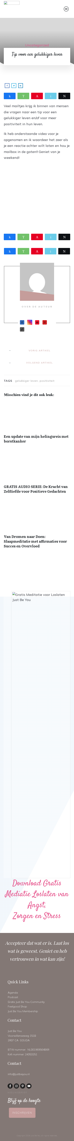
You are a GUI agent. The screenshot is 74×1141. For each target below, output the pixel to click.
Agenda (13, 992)
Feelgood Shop (17, 1006)
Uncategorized (37, 45)
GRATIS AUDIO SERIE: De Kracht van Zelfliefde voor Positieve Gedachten (37, 474)
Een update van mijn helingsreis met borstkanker (37, 424)
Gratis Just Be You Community (26, 1002)
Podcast (13, 997)
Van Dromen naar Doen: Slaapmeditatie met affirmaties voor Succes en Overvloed (37, 526)
